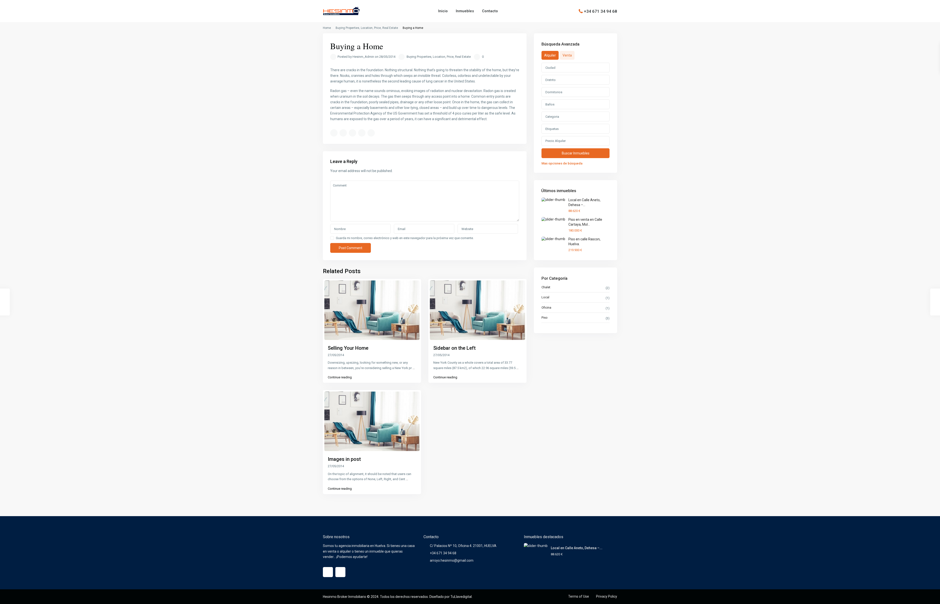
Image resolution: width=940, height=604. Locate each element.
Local (545, 297)
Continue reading (340, 377)
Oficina (546, 307)
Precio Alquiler (555, 141)
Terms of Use (578, 596)
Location (367, 28)
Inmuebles (465, 11)
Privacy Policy (606, 596)
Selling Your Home (348, 348)
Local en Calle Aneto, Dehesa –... (576, 548)
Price (377, 28)
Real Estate (390, 28)
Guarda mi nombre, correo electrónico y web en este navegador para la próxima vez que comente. (405, 238)
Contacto (490, 11)
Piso (544, 317)
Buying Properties (347, 28)
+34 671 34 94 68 (600, 11)
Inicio (443, 11)
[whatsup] (340, 572)
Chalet (545, 287)
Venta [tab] (567, 55)
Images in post (344, 459)
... (413, 368)
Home (327, 28)
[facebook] (328, 572)
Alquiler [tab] (550, 55)
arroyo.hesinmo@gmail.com (451, 560)
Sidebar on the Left (454, 348)
